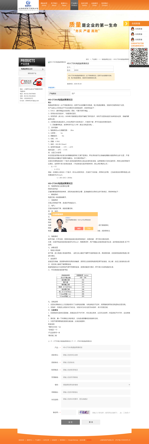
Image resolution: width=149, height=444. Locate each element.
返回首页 (21, 440)
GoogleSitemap (73, 440)
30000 (76, 70)
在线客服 (138, 29)
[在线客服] (126, 23)
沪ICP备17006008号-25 (122, 440)
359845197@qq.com (32, 101)
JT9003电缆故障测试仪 (84, 341)
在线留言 (94, 4)
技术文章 (84, 4)
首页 (87, 59)
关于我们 (54, 4)
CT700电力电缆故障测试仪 (62, 341)
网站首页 (44, 4)
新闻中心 (64, 4)
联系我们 (105, 4)
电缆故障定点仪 (107, 59)
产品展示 (74, 4)
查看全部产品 (32, 73)
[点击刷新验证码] (84, 412)
